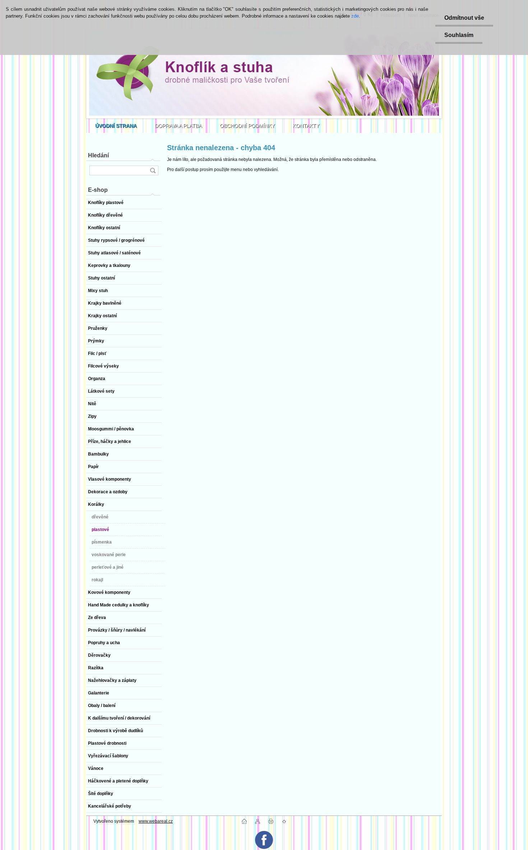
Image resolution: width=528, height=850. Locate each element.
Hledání (98, 155)
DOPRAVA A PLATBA (178, 126)
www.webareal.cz (156, 821)
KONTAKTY (306, 126)
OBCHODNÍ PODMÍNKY (247, 126)
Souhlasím (458, 35)
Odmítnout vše (464, 18)
